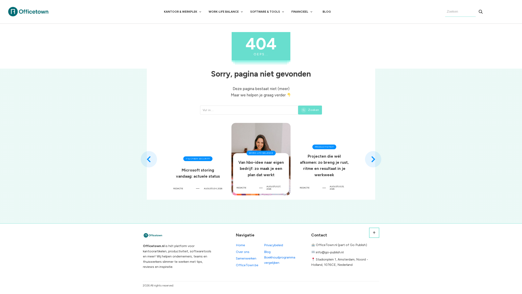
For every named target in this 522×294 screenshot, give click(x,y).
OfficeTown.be (247, 265)
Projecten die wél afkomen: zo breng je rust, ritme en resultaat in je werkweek (324, 159)
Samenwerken (246, 258)
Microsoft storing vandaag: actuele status (197, 159)
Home (240, 245)
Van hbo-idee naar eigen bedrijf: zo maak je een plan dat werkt (261, 159)
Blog (267, 252)
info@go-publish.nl (330, 252)
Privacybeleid (273, 245)
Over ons (242, 252)
